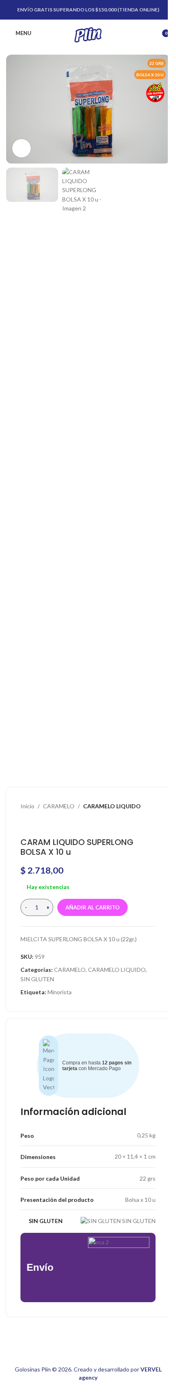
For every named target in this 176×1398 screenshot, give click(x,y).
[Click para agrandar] (21, 148)
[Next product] (45, 824)
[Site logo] (88, 32)
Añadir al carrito (92, 907)
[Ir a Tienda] (35, 824)
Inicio (27, 806)
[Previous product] (25, 824)
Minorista (59, 992)
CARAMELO (58, 806)
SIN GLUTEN (37, 979)
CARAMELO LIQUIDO (112, 806)
